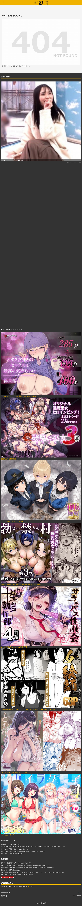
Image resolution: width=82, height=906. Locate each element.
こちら (29, 886)
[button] (76, 496)
